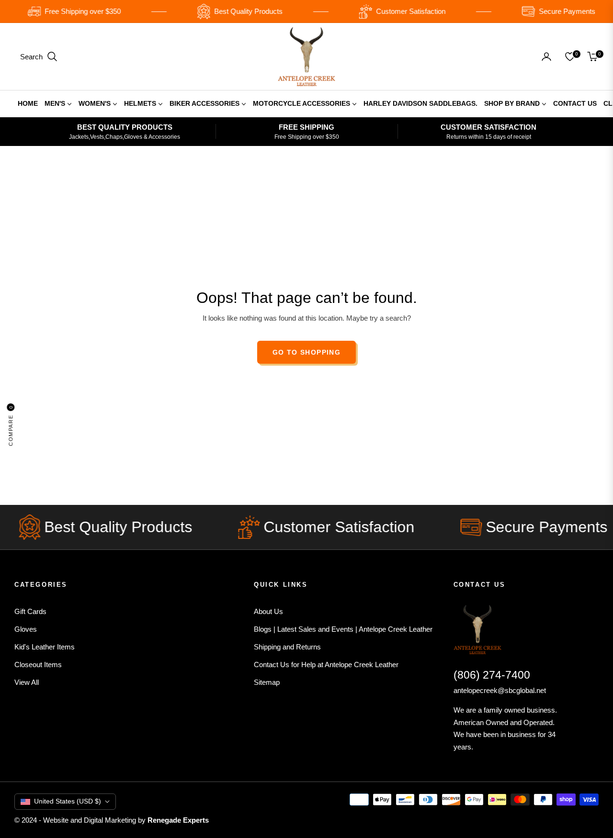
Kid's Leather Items (44, 647)
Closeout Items (38, 664)
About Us (268, 611)
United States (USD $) (67, 801)
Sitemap (267, 682)
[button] (39, 56)
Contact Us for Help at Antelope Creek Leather (326, 664)
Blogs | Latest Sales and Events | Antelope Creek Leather (343, 629)
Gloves (25, 629)
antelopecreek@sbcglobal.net (500, 690)
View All (26, 682)
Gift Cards (30, 611)
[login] (546, 56)
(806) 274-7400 (492, 675)
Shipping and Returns (287, 647)
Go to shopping (306, 352)
